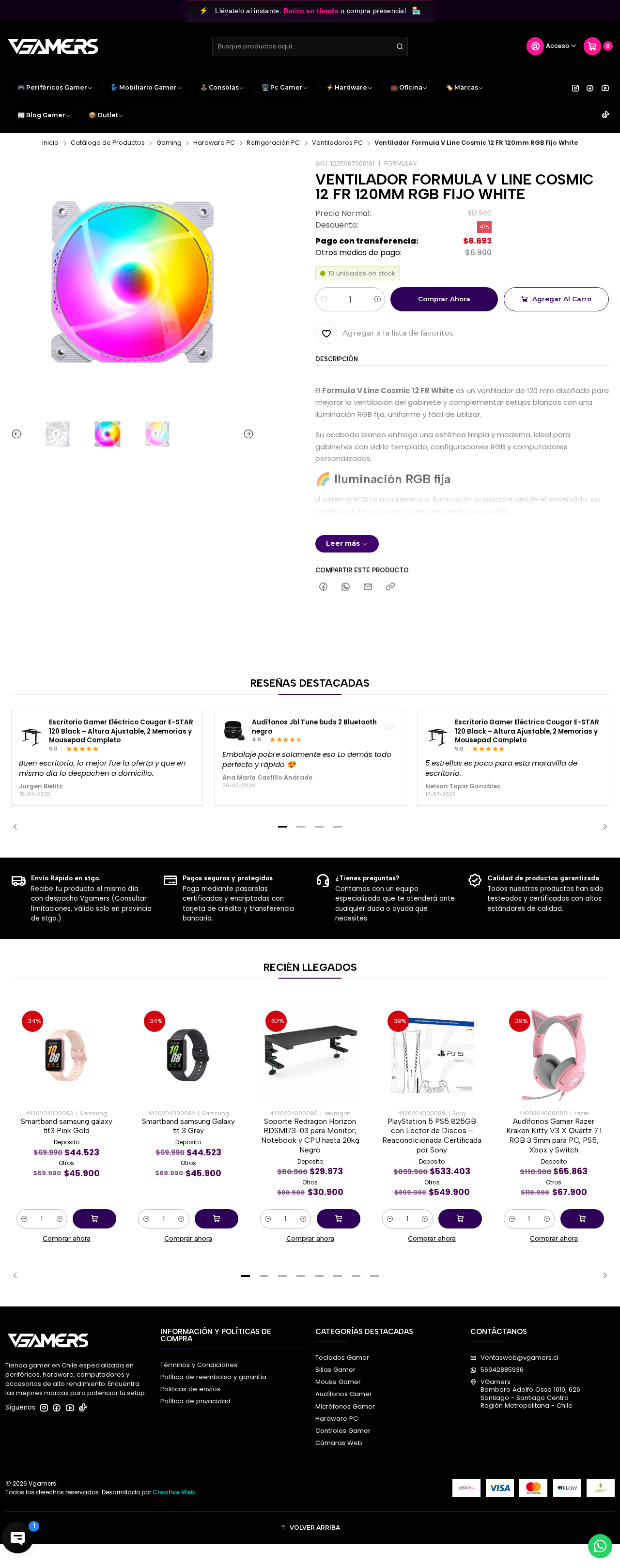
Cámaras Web (338, 1442)
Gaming (169, 143)
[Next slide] (246, 434)
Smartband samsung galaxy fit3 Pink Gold (66, 1126)
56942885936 (502, 1369)
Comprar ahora (444, 299)
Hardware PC (214, 143)
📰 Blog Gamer (41, 115)
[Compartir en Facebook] (323, 587)
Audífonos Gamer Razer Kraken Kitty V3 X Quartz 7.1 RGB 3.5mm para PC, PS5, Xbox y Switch (554, 1135)
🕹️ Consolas (219, 87)
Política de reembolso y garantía (213, 1377)
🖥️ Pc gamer (282, 87)
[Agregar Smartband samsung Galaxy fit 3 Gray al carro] (216, 1218)
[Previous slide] (18, 434)
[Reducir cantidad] (323, 299)
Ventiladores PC (337, 143)
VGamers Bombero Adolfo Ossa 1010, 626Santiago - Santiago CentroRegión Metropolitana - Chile (530, 1393)
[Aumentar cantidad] (377, 299)
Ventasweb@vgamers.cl (519, 1357)
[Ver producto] (31, 735)
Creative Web (174, 1492)
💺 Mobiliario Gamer (143, 87)
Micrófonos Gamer (345, 1406)
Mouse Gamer (338, 1381)
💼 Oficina (406, 87)
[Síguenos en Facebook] (590, 88)
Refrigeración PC (273, 143)
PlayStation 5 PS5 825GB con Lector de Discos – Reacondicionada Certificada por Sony (431, 1135)
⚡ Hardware (346, 87)
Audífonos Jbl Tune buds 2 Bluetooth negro (314, 727)
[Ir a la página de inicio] (53, 46)
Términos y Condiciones (198, 1364)
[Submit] (399, 46)
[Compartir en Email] (368, 587)
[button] (282, 827)
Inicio (50, 143)
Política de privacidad (195, 1401)
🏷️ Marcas (462, 87)
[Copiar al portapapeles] (390, 587)
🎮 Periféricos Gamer (52, 87)
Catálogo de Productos (108, 143)
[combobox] (310, 46)
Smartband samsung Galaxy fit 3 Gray (188, 1126)
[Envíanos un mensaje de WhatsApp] (600, 1546)
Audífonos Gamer (343, 1393)
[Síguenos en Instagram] (575, 88)
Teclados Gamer (342, 1357)
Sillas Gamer (335, 1369)
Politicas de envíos (190, 1389)
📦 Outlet (103, 115)
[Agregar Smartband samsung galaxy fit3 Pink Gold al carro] (94, 1218)
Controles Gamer (343, 1430)
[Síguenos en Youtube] (605, 88)
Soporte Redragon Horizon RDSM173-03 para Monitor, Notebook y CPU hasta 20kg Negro (310, 1135)
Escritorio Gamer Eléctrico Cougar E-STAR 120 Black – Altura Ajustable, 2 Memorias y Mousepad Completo (121, 731)
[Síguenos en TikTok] (605, 115)
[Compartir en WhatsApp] (346, 587)
